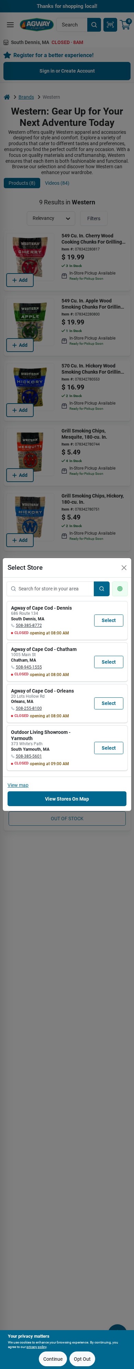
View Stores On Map (67, 799)
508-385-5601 (29, 756)
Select (109, 620)
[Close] (124, 568)
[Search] (102, 588)
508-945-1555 (29, 667)
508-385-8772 (29, 625)
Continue (53, 1359)
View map (18, 785)
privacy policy (36, 1347)
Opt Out (82, 1359)
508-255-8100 (29, 708)
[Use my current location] (120, 588)
